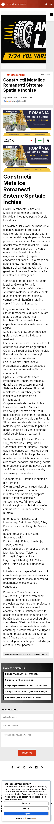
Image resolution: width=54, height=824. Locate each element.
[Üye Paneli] (50, 4)
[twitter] (18, 767)
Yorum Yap (27, 753)
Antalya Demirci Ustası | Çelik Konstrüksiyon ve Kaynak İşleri (27, 691)
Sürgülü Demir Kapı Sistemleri (19, 680)
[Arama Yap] (44, 4)
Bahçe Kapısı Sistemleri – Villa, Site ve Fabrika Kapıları (26, 686)
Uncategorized (16, 74)
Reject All (26, 808)
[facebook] (12, 767)
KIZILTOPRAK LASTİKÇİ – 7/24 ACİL (21, 674)
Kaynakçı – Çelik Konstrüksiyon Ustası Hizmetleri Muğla (23, 697)
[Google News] (15, 101)
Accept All (26, 814)
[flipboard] (36, 767)
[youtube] (30, 767)
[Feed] (42, 767)
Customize (26, 803)
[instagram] (24, 767)
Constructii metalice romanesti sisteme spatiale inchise (26, 654)
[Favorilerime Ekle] (48, 140)
